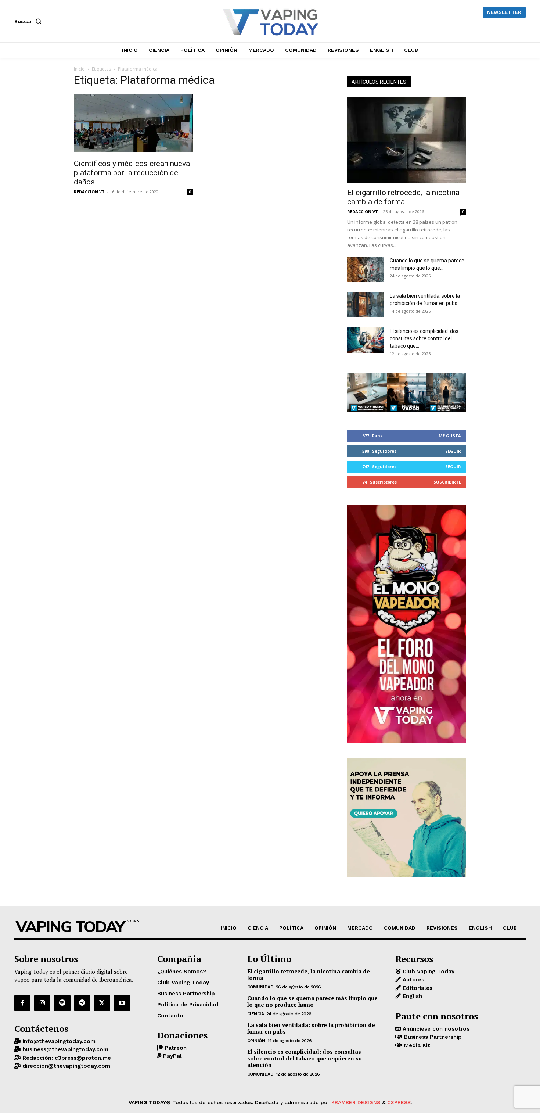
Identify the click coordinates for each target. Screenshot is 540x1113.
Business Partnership (432, 1037)
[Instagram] (42, 1003)
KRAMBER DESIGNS (355, 1102)
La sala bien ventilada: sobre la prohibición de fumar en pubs (311, 1028)
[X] (102, 1003)
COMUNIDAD (260, 987)
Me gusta (450, 435)
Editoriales (416, 988)
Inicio (79, 69)
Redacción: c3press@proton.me (66, 1058)
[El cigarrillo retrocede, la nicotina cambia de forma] (406, 140)
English (411, 996)
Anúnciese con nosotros (435, 1029)
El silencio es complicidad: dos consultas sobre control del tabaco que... (424, 338)
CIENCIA (255, 1013)
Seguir (453, 451)
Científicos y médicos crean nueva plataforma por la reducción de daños (132, 172)
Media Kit (416, 1045)
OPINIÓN (256, 1040)
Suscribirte (447, 482)
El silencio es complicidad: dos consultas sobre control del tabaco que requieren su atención (304, 1058)
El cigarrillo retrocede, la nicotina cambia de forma (403, 197)
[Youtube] (122, 1003)
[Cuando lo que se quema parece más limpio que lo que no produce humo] (365, 269)
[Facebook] (22, 1003)
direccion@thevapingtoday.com (65, 1066)
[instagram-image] (367, 392)
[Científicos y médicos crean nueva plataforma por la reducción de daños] (133, 124)
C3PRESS (399, 1102)
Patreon (175, 1048)
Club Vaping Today (427, 971)
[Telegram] (82, 1003)
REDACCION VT (89, 191)
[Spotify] (62, 1003)
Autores (412, 979)
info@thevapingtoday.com (58, 1041)
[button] (29, 21)
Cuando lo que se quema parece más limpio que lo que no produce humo (312, 1001)
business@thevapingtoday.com (64, 1049)
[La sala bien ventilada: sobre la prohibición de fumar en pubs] (365, 304)
